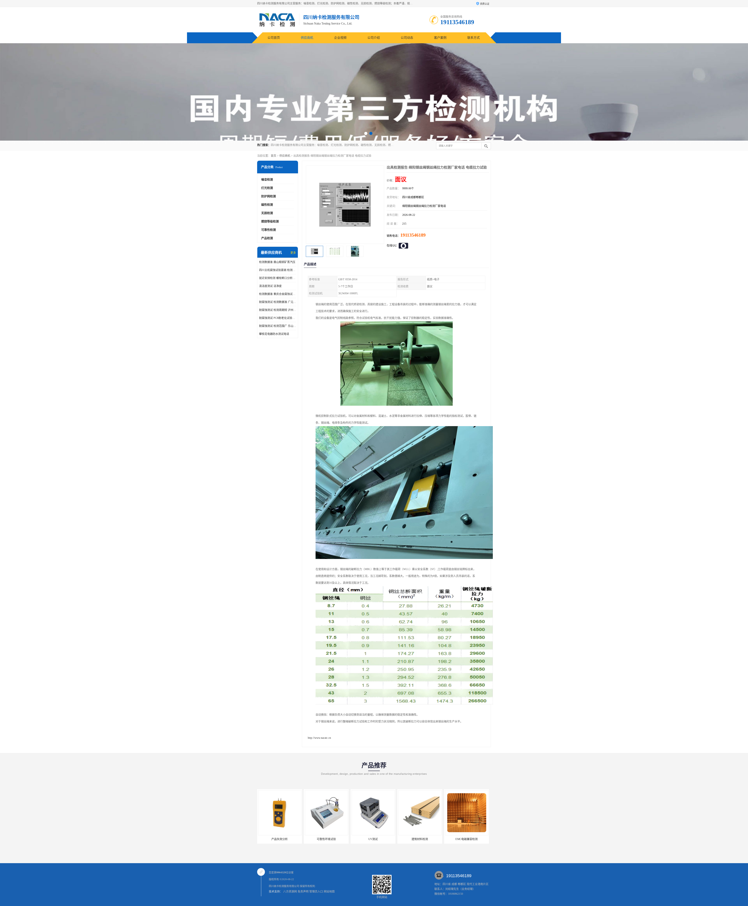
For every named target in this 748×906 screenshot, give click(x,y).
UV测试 (279, 839)
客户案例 (440, 37)
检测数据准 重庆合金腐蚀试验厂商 (277, 294)
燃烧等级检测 (270, 221)
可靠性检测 (268, 229)
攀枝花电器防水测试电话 (274, 333)
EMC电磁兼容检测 (373, 839)
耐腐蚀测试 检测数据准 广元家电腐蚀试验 (277, 302)
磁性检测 (267, 204)
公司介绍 (373, 37)
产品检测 (267, 238)
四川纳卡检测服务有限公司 (284, 886)
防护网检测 (268, 196)
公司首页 (273, 37)
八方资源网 (290, 891)
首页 (273, 155)
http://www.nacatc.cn (319, 737)
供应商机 (307, 37)
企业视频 (340, 37)
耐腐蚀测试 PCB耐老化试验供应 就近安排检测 (277, 317)
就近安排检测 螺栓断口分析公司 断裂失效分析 (277, 278)
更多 (293, 252)
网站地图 (329, 891)
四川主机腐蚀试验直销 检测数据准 (277, 270)
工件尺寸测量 (466, 839)
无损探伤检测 (420, 839)
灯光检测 (267, 187)
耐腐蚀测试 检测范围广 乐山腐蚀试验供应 (277, 325)
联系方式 (473, 37)
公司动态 (407, 37)
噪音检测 (267, 179)
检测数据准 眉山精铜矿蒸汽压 (277, 262)
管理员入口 (316, 891)
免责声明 (303, 891)
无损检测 (267, 213)
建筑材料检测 (326, 839)
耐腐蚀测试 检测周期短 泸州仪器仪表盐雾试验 (277, 309)
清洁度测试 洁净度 (270, 286)
